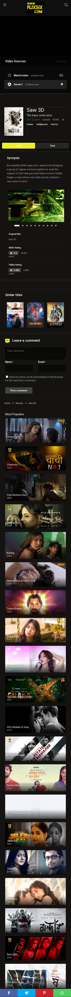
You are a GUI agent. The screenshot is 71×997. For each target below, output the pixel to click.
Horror (54, 124)
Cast (52, 145)
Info (18, 145)
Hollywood (42, 124)
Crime (30, 124)
